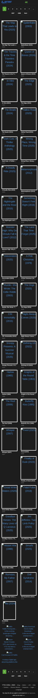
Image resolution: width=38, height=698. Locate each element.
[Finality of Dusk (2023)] (29, 468)
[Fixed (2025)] (28, 439)
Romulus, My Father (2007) (9, 597)
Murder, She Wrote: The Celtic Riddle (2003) (9, 307)
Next (25, 13)
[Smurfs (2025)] (29, 555)
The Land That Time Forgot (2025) (28, 249)
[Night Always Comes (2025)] (29, 323)
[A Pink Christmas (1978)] (29, 265)
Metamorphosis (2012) (28, 191)
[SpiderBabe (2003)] (29, 32)
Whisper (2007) (6, 452)
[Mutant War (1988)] (10, 555)
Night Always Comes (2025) (28, 336)
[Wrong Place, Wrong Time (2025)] (29, 148)
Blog (18, 685)
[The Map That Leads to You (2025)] (10, 32)
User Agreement (31, 693)
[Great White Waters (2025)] (10, 497)
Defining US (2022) (27, 365)
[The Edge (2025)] (29, 90)
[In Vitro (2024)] (10, 90)
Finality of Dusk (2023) (28, 481)
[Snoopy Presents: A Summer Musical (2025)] (10, 352)
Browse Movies (15, 687)
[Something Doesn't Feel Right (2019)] (29, 207)
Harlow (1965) (6, 394)
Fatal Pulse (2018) (26, 509)
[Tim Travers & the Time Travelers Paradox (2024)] (10, 61)
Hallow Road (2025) (27, 132)
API (29, 685)
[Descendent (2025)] (10, 265)
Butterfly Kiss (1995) (27, 423)
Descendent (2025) (8, 278)
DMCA (24, 685)
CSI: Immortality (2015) (9, 336)
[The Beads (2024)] (10, 119)
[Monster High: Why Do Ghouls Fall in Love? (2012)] (10, 236)
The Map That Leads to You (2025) (9, 45)
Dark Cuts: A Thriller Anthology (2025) (9, 161)
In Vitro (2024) (6, 103)
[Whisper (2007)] (10, 439)
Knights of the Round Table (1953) (28, 394)
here (23, 695)
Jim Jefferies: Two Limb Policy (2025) (28, 538)
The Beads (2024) (7, 132)
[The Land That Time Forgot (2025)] (29, 236)
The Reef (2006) (7, 423)
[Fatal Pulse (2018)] (29, 497)
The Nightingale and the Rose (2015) (9, 220)
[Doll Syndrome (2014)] (29, 584)
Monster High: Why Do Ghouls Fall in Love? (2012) (9, 249)
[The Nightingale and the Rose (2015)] (10, 207)
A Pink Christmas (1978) (28, 278)
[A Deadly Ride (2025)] (10, 177)
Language (19, 689)
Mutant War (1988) (7, 567)
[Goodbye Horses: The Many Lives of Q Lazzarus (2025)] (10, 526)
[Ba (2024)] (9, 610)
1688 (19, 13)
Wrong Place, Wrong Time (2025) (28, 161)
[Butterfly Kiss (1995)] (29, 410)
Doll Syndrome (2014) (27, 597)
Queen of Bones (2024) (28, 74)
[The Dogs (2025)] (29, 294)
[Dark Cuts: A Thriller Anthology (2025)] (10, 148)
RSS (34, 685)
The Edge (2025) (26, 103)
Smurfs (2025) (25, 567)
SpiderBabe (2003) (27, 45)
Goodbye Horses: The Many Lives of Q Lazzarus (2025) (9, 538)
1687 (12, 13)
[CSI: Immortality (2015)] (10, 323)
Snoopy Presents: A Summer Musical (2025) (9, 365)
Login (32, 687)
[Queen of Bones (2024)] (29, 61)
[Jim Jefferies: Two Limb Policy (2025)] (29, 526)
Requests (25, 687)
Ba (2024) (5, 621)
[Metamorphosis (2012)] (29, 178)
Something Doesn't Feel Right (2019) (28, 220)
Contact (6, 687)
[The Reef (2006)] (10, 410)
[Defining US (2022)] (29, 352)
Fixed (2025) (25, 452)
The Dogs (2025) (26, 307)
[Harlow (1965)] (10, 381)
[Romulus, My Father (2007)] (10, 584)
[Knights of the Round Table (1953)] (29, 381)
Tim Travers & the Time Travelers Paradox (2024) (9, 74)
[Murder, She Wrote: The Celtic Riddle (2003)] (10, 294)
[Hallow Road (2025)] (29, 119)
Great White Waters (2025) (9, 509)
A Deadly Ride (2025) (8, 190)
